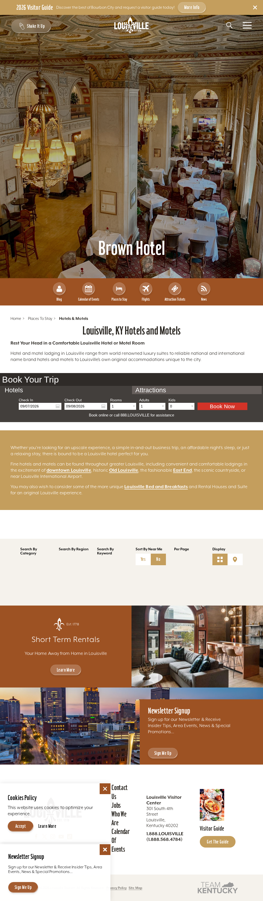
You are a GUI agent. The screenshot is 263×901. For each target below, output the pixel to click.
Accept (20, 826)
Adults (144, 400)
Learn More (66, 670)
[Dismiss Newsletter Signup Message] (105, 849)
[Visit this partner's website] (217, 887)
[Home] (131, 25)
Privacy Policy (116, 888)
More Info (192, 7)
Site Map (135, 888)
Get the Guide (218, 841)
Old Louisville (123, 470)
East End (182, 470)
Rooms (116, 400)
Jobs (116, 805)
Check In (26, 400)
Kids (171, 400)
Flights (146, 299)
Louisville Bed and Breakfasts (156, 486)
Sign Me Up (162, 753)
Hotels (14, 390)
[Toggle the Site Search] (229, 25)
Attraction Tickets (175, 299)
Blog (59, 299)
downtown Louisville (68, 470)
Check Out (73, 400)
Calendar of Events (88, 299)
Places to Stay (119, 299)
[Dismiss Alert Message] (255, 7)
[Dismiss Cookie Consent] (105, 788)
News (204, 299)
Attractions (150, 390)
